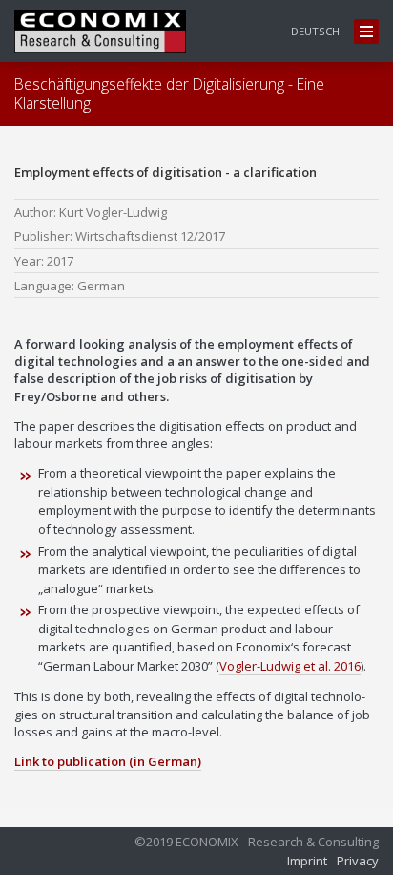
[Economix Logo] (100, 31)
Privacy (358, 860)
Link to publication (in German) (107, 761)
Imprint (307, 860)
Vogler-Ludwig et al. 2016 (290, 665)
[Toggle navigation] (366, 31)
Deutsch (315, 31)
